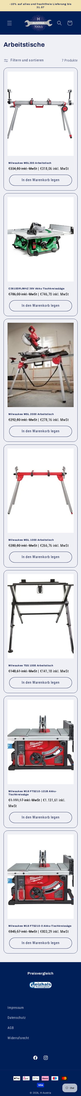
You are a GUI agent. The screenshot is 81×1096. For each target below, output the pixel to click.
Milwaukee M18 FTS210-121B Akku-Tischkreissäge (32, 793)
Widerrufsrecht (18, 1038)
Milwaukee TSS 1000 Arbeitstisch (30, 665)
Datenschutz (17, 1018)
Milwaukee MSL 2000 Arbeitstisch (31, 414)
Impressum (16, 1008)
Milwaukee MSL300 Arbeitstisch (29, 162)
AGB (11, 1028)
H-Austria (45, 1092)
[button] (9, 23)
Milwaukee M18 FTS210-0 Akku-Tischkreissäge (40, 925)
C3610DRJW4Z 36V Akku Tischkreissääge (36, 288)
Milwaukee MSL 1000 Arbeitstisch (31, 539)
